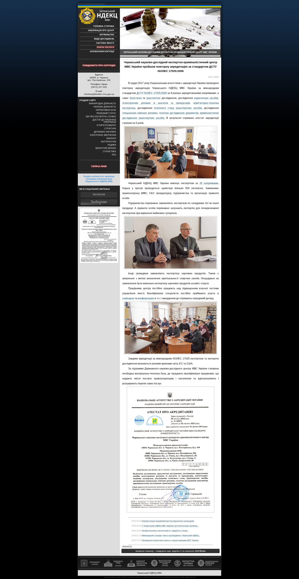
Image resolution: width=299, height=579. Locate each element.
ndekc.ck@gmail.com (187, 577)
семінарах (128, 298)
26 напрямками (208, 183)
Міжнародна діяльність (102, 103)
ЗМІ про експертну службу (101, 117)
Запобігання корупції (102, 51)
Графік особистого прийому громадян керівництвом (98, 179)
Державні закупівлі (105, 132)
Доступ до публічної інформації (104, 121)
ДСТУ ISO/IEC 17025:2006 (152, 93)
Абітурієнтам (108, 142)
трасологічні (153, 98)
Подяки (112, 145)
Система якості (105, 43)
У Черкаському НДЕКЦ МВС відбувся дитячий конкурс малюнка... (170, 526)
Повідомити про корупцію (99, 65)
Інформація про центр (101, 30)
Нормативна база (106, 110)
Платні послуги (105, 47)
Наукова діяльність (105, 107)
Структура (110, 129)
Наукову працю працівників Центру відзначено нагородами (168, 521)
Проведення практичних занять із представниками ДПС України (170, 540)
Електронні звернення (103, 135)
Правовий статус (106, 113)
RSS (114, 155)
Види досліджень (104, 39)
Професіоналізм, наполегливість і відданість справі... (165, 531)
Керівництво (107, 35)
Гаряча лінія (99, 166)
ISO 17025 (213, 77)
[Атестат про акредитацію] (98, 262)
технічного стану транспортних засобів (178, 108)
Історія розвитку (106, 125)
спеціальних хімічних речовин (139, 113)
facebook (99, 194)
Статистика (109, 151)
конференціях (146, 298)
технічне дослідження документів (178, 113)
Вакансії (111, 138)
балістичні (136, 98)
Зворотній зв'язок (105, 148)
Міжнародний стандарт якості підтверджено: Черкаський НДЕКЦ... (171, 535)
